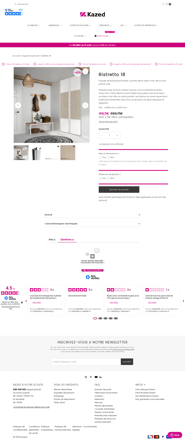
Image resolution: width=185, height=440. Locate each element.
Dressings (59, 395)
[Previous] (18, 105)
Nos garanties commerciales (149, 399)
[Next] (85, 105)
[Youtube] (96, 377)
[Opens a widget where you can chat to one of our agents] (174, 435)
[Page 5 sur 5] (116, 318)
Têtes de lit (59, 402)
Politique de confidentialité (123, 349)
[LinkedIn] (100, 377)
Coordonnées (90, 426)
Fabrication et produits (106, 392)
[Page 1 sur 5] (95, 318)
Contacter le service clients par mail (31, 407)
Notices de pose (103, 389)
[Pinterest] (91, 377)
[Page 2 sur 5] (100, 318)
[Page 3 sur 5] (105, 318)
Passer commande (104, 412)
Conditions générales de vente (34, 429)
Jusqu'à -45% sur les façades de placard (48, 64)
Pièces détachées (63, 389)
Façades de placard (64, 392)
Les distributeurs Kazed (146, 395)
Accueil (16, 56)
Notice (48, 214)
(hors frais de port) (108, 121)
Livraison (99, 395)
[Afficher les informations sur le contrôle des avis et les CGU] (22, 302)
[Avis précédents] (25, 300)
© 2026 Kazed (20, 437)
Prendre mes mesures (106, 415)
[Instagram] (86, 377)
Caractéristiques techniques (61, 223)
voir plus (37, 302)
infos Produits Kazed (145, 392)
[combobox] (39, 4)
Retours (98, 402)
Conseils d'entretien (105, 408)
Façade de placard (30, 56)
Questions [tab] (67, 239)
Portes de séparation (64, 399)
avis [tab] (52, 239)
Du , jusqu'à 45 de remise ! (92, 44)
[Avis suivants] (183, 300)
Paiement (99, 399)
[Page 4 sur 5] (111, 318)
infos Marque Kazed (145, 389)
